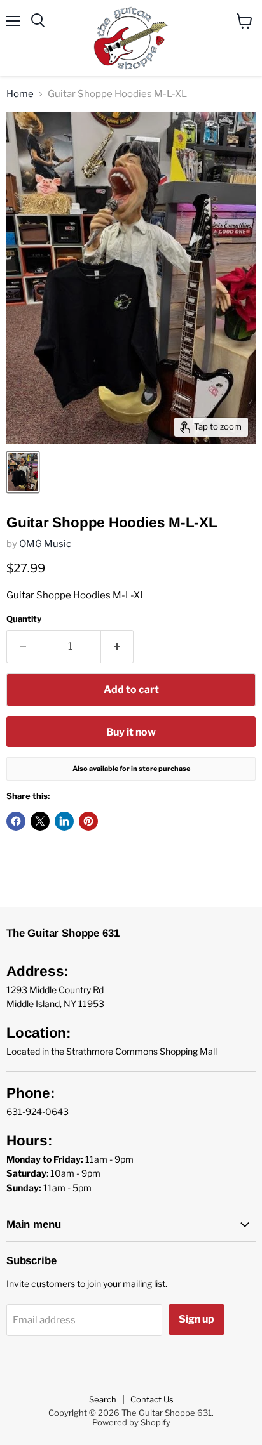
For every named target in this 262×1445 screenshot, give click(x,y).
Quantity (23, 619)
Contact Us (152, 1399)
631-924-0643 (37, 1111)
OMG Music (45, 544)
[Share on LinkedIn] (64, 821)
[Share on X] (40, 821)
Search (102, 1399)
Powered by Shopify (131, 1422)
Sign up (196, 1319)
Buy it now (131, 732)
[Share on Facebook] (15, 821)
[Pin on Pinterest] (88, 821)
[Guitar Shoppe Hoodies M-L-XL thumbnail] (23, 472)
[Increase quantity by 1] (117, 646)
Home (20, 94)
